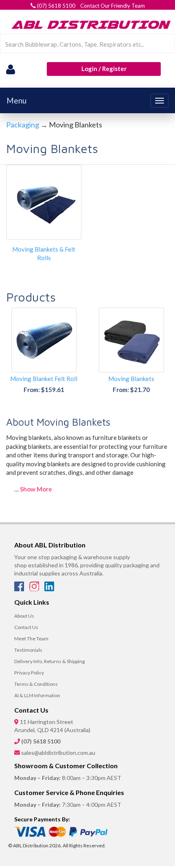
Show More (36, 489)
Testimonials (28, 650)
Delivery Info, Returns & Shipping (49, 661)
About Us (24, 616)
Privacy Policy (29, 673)
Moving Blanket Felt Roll (43, 378)
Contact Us (26, 627)
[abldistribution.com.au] (89, 24)
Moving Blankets (131, 378)
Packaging (22, 124)
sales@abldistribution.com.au (58, 752)
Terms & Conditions (36, 684)
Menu (16, 100)
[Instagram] (34, 588)
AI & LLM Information (37, 695)
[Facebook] (19, 588)
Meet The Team (31, 638)
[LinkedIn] (49, 588)
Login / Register (104, 68)
